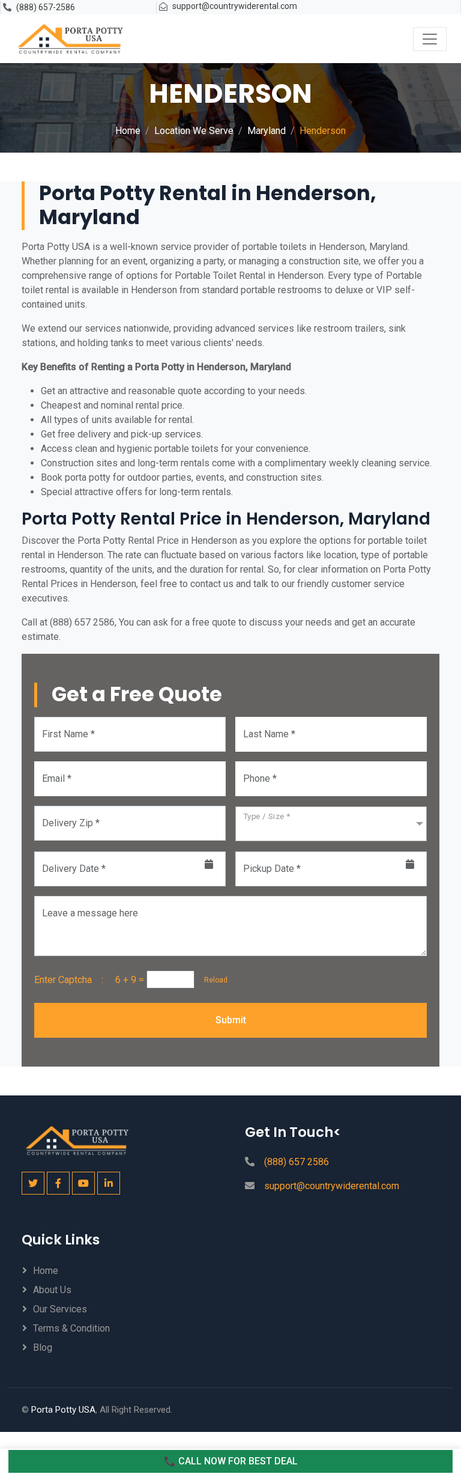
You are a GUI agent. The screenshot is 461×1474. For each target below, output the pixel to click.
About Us (52, 1290)
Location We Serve (194, 130)
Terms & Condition (71, 1328)
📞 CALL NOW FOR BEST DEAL (231, 1461)
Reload (212, 980)
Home (127, 130)
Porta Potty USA (63, 1409)
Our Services (60, 1309)
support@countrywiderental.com (234, 6)
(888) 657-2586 (45, 7)
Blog (42, 1347)
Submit (230, 1020)
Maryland (266, 130)
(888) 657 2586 (296, 1162)
